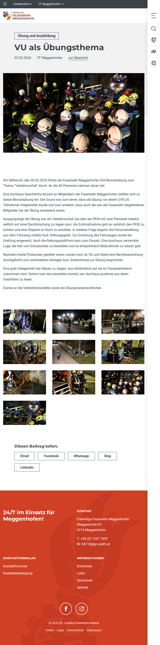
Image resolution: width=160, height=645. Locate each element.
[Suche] (154, 28)
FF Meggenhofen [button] (50, 4)
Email (24, 456)
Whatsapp (81, 456)
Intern (50, 630)
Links (81, 573)
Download (84, 566)
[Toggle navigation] (154, 15)
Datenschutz (75, 630)
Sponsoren (85, 580)
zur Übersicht (78, 58)
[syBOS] (154, 51)
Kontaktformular (15, 566)
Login (60, 630)
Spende (82, 587)
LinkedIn (27, 467)
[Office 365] (154, 63)
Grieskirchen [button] (21, 4)
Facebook (51, 456)
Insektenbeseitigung (17, 573)
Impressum (94, 630)
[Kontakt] (154, 40)
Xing (107, 456)
